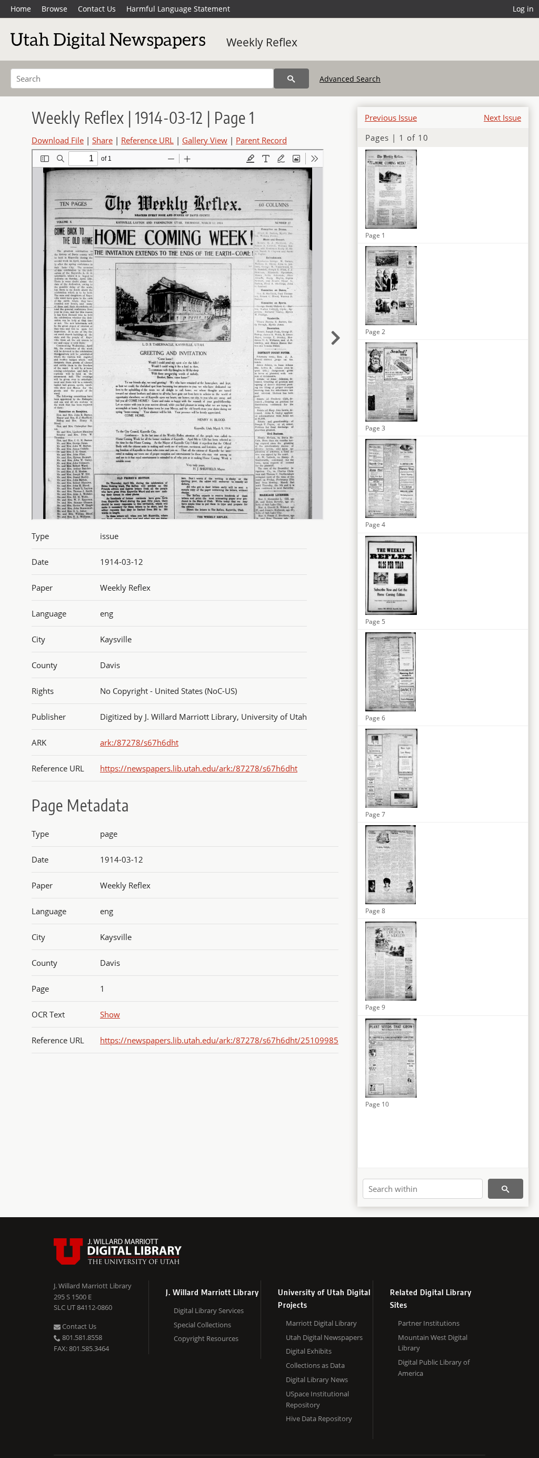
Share (102, 140)
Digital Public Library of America (434, 1367)
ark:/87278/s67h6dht (139, 742)
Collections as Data (315, 1365)
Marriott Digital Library (321, 1323)
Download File (58, 140)
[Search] (291, 79)
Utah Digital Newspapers (324, 1337)
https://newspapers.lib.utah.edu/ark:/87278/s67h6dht (198, 768)
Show (110, 1014)
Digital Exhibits (309, 1351)
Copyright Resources (206, 1338)
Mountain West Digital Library (432, 1343)
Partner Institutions (429, 1323)
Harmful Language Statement (178, 9)
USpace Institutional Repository (317, 1399)
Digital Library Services (209, 1310)
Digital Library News (317, 1379)
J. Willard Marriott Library (93, 1285)
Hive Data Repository (319, 1418)
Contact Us (97, 9)
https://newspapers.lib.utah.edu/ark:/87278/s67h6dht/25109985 (219, 1040)
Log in (523, 9)
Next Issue (502, 117)
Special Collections (202, 1324)
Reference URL (147, 140)
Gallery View (204, 140)
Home (21, 9)
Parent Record (261, 140)
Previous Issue (391, 117)
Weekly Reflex (261, 42)
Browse (54, 9)
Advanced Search (350, 79)
